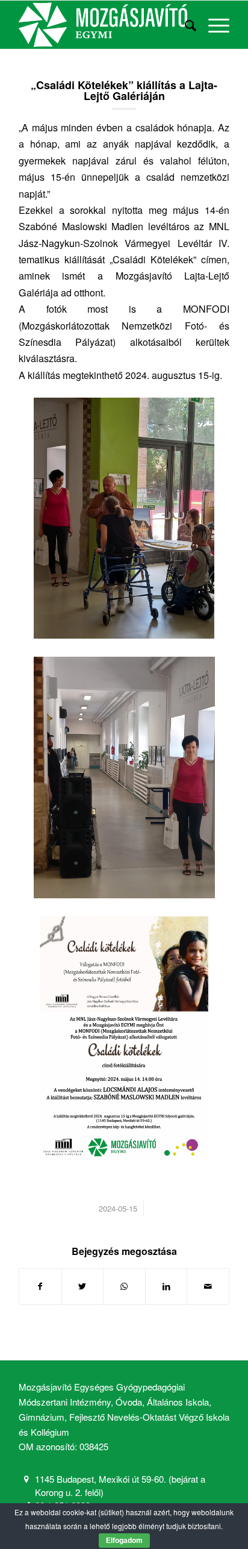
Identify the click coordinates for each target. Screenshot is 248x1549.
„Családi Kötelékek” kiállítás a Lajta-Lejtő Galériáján (124, 90)
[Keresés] (184, 25)
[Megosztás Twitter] (83, 1286)
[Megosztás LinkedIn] (166, 1286)
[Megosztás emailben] (208, 1286)
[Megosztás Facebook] (40, 1286)
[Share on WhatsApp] (124, 1286)
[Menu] (212, 25)
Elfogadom (124, 1540)
